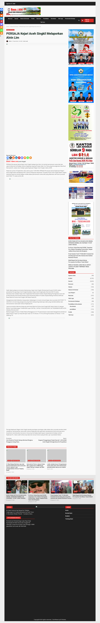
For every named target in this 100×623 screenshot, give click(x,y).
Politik (32, 18)
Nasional (10, 18)
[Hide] (0, 36)
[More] (30, 157)
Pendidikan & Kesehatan (75, 304)
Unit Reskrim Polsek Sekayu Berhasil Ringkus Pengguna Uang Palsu (19, 440)
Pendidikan (46, 18)
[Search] (79, 20)
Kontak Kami (68, 513)
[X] (10, 157)
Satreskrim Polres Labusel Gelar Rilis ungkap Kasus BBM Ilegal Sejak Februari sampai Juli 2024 (36, 455)
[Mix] (25, 157)
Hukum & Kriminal (24, 18)
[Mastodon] (22, 157)
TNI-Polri (42, 22)
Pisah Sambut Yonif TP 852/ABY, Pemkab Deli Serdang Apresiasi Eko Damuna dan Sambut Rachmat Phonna (80, 255)
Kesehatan (53, 18)
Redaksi (67, 516)
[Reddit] (13, 157)
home (66, 510)
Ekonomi (39, 18)
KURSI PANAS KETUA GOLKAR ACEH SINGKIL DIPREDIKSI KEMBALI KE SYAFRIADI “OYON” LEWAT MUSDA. (80, 242)
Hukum (70, 287)
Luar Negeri (71, 292)
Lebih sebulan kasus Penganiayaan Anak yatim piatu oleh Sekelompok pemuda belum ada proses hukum (57, 455)
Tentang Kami (69, 519)
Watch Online (87, 20)
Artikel (70, 278)
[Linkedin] (16, 157)
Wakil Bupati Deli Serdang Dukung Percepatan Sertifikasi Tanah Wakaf (83, 486)
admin (10, 41)
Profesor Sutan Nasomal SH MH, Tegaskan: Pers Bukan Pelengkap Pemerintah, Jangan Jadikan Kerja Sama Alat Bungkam (80, 249)
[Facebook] (7, 157)
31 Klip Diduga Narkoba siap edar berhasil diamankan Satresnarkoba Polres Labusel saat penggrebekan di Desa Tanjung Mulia (16, 455)
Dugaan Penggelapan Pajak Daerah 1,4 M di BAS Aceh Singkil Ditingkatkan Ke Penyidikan (52, 440)
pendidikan (73, 309)
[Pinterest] (19, 157)
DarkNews (55, 619)
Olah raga (60, 18)
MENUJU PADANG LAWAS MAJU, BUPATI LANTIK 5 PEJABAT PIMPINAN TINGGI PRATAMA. (79, 266)
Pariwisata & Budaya (70, 18)
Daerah (16, 18)
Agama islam (71, 275)
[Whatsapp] (27, 157)
